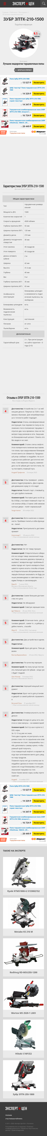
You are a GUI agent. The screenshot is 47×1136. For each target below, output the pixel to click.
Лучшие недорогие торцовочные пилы (23, 63)
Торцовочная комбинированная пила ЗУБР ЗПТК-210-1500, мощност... (27, 110)
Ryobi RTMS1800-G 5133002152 (23, 891)
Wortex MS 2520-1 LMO (23, 1013)
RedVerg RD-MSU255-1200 (23, 972)
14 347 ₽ (26, 104)
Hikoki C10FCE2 (23, 1053)
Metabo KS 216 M (23, 931)
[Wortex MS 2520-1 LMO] (23, 994)
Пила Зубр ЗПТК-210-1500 (19, 79)
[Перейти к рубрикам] (5, 3)
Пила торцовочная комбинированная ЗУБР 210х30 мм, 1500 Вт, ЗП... (27, 121)
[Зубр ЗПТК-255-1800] (23, 1075)
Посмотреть (39, 82)
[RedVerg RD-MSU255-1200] (23, 953)
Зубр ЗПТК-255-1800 (23, 1094)
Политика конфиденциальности (19, 1127)
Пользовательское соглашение (15, 1127)
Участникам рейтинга (13, 1119)
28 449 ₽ (26, 126)
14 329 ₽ (26, 93)
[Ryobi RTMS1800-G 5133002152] (23, 872)
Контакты (30, 1123)
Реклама (8, 1115)
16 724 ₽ (26, 115)
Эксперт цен (23, 4)
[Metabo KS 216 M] (23, 913)
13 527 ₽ (26, 82)
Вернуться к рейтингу (23, 70)
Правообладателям (17, 1130)
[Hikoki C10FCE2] (23, 1035)
